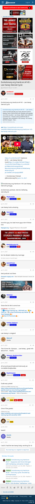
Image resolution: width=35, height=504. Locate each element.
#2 (33, 204)
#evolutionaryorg (11, 168)
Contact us (4, 496)
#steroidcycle (9, 170)
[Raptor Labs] (25, 57)
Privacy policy (23, 496)
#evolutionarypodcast (15, 166)
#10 (33, 380)
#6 (33, 302)
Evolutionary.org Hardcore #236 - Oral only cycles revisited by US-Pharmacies (17, 472)
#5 (33, 270)
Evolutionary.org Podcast (8, 393)
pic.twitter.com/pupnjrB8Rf (14, 172)
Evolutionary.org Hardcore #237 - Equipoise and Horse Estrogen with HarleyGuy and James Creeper (18, 462)
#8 (33, 345)
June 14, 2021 (22, 178)
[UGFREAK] (9, 57)
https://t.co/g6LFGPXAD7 (16, 162)
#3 (33, 219)
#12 (33, 427)
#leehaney (26, 168)
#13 (33, 442)
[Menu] (2, 2)
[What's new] (33, 2)
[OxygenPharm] (9, 72)
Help (30, 496)
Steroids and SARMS (12, 467)
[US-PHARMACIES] (25, 41)
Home (3, 498)
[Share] (30, 99)
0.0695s (27, 500)
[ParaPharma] (25, 72)
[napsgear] (9, 25)
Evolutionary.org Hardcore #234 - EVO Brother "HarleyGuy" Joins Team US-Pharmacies (18, 483)
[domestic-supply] (9, 41)
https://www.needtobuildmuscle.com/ (20, 391)
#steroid (20, 168)
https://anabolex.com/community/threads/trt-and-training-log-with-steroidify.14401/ (16, 414)
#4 (33, 252)
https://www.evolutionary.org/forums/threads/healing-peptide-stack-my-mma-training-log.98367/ (17, 389)
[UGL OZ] (25, 25)
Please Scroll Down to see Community (16, 8)
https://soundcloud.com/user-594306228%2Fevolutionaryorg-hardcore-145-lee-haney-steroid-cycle (17, 129)
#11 (33, 405)
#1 (33, 99)
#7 (33, 330)
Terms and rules (13, 496)
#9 (33, 363)
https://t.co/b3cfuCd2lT (12, 158)
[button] (33, 502)
